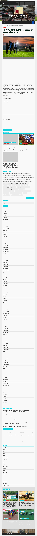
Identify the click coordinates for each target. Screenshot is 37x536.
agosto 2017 (5, 390)
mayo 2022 (5, 300)
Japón (4, 464)
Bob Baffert (27, 173)
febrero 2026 (5, 219)
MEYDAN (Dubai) (6, 485)
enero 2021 (5, 326)
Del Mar (11, 177)
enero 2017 (5, 404)
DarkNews (22, 533)
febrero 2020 (5, 343)
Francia (21, 143)
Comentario (5, 102)
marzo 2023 (5, 281)
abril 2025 (4, 238)
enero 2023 (5, 285)
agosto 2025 (5, 230)
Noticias (4, 27)
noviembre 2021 (6, 311)
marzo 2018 (5, 377)
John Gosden (24, 185)
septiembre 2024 (6, 251)
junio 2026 (5, 211)
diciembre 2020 (5, 328)
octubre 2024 (5, 249)
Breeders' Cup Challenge (7, 142)
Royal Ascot (13, 189)
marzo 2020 (5, 341)
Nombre (5, 115)
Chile (4, 453)
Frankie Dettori (12, 179)
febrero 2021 (5, 324)
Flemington (31, 177)
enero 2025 (5, 243)
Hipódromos (5, 483)
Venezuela (5, 481)
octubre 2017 (5, 387)
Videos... (33, 22)
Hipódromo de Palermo (8, 183)
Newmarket (6, 189)
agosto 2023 (5, 272)
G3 (23, 179)
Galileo (28, 179)
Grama (12, 181)
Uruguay (4, 479)
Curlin (29, 175)
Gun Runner (28, 181)
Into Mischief (18, 183)
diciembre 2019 (5, 347)
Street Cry (19, 192)
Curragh (5, 177)
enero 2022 (5, 307)
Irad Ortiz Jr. (25, 183)
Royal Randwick (21, 189)
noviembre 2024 (6, 247)
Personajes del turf (25, 518)
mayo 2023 (5, 277)
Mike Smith (26, 187)
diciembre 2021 (5, 309)
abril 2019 (4, 355)
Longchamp (13, 187)
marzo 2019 (5, 356)
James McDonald (7, 185)
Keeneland (6, 187)
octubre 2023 (5, 268)
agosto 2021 (5, 315)
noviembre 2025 (6, 224)
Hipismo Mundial (18, 15)
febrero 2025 (5, 241)
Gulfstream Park (20, 181)
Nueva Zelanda (5, 466)
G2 (18, 179)
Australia (4, 449)
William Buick (20, 194)
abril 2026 (4, 215)
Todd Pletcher (6, 194)
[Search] (30, 22)
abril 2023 (4, 279)
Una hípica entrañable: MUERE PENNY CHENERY (16, 430)
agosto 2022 (5, 294)
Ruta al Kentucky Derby (8, 190)
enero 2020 (5, 345)
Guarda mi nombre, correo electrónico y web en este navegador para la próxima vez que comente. (18, 127)
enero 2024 (5, 262)
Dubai (4, 455)
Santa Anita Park (27, 190)
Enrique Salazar (6, 34)
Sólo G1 (8, 143)
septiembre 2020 (6, 332)
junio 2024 (5, 253)
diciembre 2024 (5, 245)
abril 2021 (4, 321)
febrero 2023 (5, 283)
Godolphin (6, 181)
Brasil (4, 451)
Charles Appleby (14, 175)
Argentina (4, 447)
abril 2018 (4, 375)
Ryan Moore (18, 190)
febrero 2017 (5, 402)
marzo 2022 (5, 304)
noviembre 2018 (6, 364)
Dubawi (17, 177)
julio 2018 (4, 370)
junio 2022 (5, 298)
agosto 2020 (5, 334)
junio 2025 (5, 234)
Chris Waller (22, 175)
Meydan (19, 187)
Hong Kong (5, 459)
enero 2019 (5, 360)
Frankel (5, 179)
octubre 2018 (5, 366)
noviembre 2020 (6, 330)
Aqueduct (14, 173)
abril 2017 (4, 398)
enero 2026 (5, 221)
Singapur (4, 476)
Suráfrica (4, 477)
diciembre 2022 (5, 287)
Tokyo (13, 194)
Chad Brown (6, 175)
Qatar (4, 474)
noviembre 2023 (6, 266)
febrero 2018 (5, 379)
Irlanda (4, 462)
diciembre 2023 (5, 264)
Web (3, 123)
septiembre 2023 (6, 270)
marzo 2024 (5, 258)
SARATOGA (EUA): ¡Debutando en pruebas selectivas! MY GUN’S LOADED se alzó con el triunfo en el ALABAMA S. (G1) (10, 514)
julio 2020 (4, 336)
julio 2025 (4, 232)
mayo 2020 (5, 338)
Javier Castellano (16, 185)
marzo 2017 (5, 400)
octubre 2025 (5, 226)
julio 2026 (4, 209)
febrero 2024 (5, 260)
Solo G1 (12, 192)
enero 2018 (5, 381)
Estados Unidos (13, 142)
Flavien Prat (24, 177)
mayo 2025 (5, 236)
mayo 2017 (5, 396)
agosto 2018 (5, 368)
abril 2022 (4, 302)
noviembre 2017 (6, 385)
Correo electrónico (6, 119)
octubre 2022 (5, 290)
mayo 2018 (5, 373)
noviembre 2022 (6, 289)
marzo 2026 (5, 217)
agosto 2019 (5, 351)
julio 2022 (4, 296)
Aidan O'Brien (6, 173)
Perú (4, 470)
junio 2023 (5, 275)
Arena (20, 173)
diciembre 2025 (5, 223)
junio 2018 (5, 372)
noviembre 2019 (6, 349)
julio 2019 (4, 353)
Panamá (4, 468)
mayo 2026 (5, 213)
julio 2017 (4, 392)
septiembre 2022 (6, 292)
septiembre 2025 (6, 228)
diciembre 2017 (5, 383)
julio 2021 (4, 317)
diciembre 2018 (5, 362)
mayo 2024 (5, 255)
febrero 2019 (5, 358)
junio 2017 (5, 394)
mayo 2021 (5, 319)
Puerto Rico (5, 472)
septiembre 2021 (6, 313)
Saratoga (6, 192)
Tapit (25, 192)
